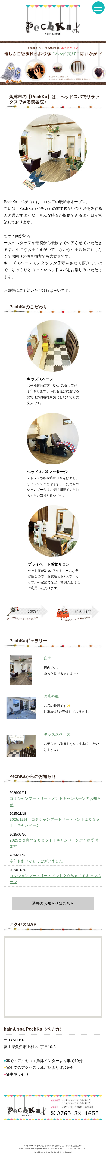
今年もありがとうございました (36, 861)
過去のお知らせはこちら (53, 903)
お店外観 (51, 696)
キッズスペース (57, 734)
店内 (47, 658)
